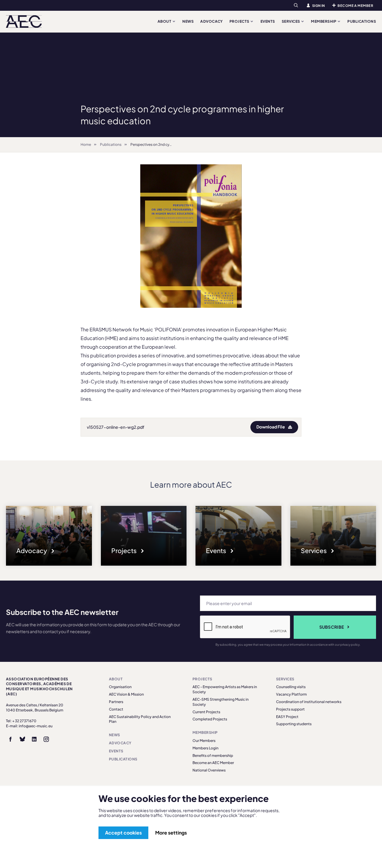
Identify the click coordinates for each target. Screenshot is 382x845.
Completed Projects (209, 719)
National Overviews (209, 770)
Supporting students (294, 724)
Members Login (205, 748)
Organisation (120, 687)
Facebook (10, 739)
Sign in (318, 5)
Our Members (203, 740)
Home (86, 144)
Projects (239, 21)
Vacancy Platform (291, 694)
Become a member (355, 5)
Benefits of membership (212, 755)
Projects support (290, 709)
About (165, 21)
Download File (270, 426)
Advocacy (211, 21)
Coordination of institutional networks (308, 701)
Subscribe (331, 627)
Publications (361, 21)
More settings (171, 832)
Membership (324, 21)
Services (291, 21)
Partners (116, 701)
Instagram (46, 739)
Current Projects (206, 712)
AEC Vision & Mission (126, 694)
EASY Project (287, 716)
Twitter (22, 739)
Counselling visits (291, 687)
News (188, 21)
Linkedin (34, 739)
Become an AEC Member (213, 762)
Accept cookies (123, 832)
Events (268, 21)
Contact (116, 709)
